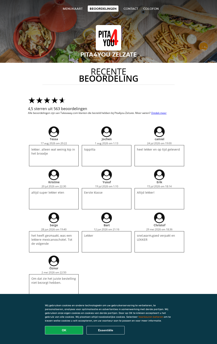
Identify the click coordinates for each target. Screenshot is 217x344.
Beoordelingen (103, 8)
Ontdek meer (159, 113)
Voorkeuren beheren (150, 316)
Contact (131, 8)
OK (64, 330)
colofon (151, 8)
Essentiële (105, 330)
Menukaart (73, 8)
